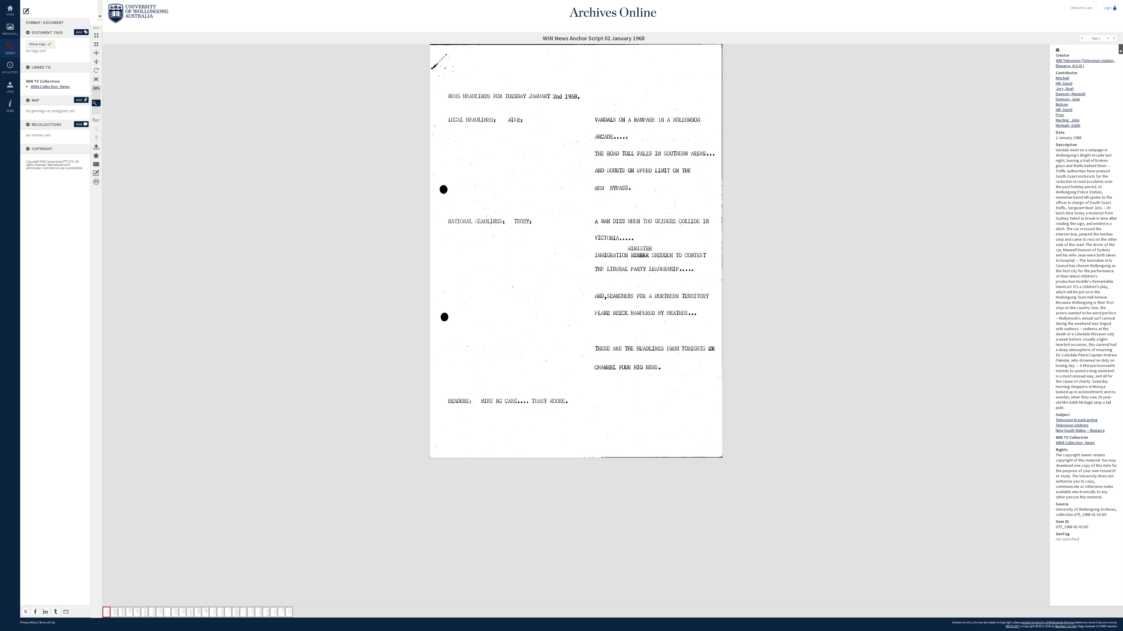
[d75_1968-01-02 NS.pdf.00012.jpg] (190, 612)
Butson (1062, 104)
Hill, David (1064, 83)
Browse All (10, 34)
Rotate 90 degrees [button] (96, 70)
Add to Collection (96, 155)
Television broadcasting (1077, 419)
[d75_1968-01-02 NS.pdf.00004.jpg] (129, 612)
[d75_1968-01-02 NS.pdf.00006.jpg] (144, 612)
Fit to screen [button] (96, 44)
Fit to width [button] (96, 52)
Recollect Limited (1065, 626)
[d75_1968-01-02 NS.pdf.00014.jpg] (205, 612)
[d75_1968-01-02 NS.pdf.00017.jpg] (228, 612)
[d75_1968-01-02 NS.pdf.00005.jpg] (136, 612)
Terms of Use (47, 622)
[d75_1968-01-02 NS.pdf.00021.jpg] (258, 612)
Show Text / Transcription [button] (96, 120)
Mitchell (1062, 78)
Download (96, 146)
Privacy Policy (28, 622)
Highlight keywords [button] (96, 138)
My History (10, 72)
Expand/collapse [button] (1121, 49)
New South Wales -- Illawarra (1080, 430)
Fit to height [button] (96, 61)
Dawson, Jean (1068, 99)
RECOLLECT (1012, 626)
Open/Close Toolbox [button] (100, 10)
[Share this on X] (25, 608)
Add (79, 32)
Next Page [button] (1114, 38)
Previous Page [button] (1082, 38)
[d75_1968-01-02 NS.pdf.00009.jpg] (167, 612)
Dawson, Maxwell (1070, 93)
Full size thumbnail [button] (96, 35)
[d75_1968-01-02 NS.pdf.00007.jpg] (152, 612)
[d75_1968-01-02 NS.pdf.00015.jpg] (212, 612)
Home (10, 14)
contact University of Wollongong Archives (1048, 622)
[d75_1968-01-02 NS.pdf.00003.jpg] (121, 612)
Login (10, 91)
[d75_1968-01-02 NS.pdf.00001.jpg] (106, 612)
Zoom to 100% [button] (96, 79)
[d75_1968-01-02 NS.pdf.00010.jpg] (174, 612)
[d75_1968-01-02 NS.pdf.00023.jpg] (273, 612)
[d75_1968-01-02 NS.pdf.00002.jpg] (114, 612)
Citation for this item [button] (96, 181)
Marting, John (1067, 120)
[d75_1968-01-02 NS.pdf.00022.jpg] (266, 612)
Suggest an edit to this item (26, 11)
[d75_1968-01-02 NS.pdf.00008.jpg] (159, 612)
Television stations (1072, 425)
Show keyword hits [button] (96, 129)
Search (10, 53)
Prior (1060, 114)
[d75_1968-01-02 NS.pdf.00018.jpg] (235, 612)
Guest (1088, 8)
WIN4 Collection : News (50, 86)
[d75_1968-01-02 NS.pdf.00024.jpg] (281, 612)
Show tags (37, 44)
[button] (96, 103)
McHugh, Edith (1068, 125)
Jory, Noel (1065, 88)
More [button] (10, 111)
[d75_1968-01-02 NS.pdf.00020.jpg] (250, 612)
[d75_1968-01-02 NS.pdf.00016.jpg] (220, 612)
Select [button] (1108, 38)
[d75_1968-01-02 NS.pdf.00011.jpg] (182, 612)
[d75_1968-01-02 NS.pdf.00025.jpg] (288, 612)
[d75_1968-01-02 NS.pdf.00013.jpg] (197, 612)
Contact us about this (96, 164)
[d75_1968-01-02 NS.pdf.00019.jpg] (243, 612)
